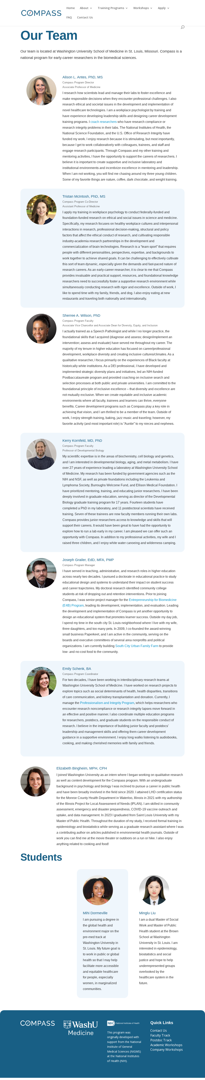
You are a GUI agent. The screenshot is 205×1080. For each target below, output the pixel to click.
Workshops (141, 8)
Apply (162, 8)
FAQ (69, 17)
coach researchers (103, 121)
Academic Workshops (166, 1045)
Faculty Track (160, 1035)
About (84, 8)
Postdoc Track (161, 1040)
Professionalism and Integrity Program (107, 703)
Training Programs (111, 8)
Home (70, 8)
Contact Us (85, 17)
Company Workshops (166, 1049)
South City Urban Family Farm (136, 646)
